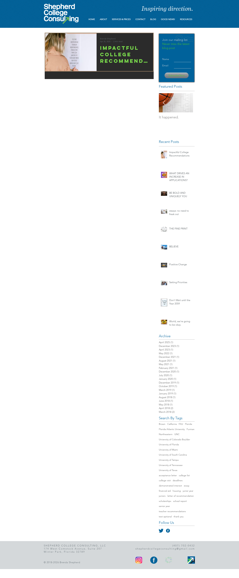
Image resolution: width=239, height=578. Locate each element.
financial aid (165, 490)
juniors (162, 495)
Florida (188, 424)
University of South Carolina (173, 454)
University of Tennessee (171, 465)
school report (180, 501)
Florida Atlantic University (172, 429)
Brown (162, 424)
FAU (181, 424)
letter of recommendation (180, 495)
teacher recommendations (172, 511)
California (172, 424)
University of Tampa (169, 459)
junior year (188, 490)
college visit (165, 480)
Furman (190, 429)
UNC (176, 434)
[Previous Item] (164, 102)
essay (186, 485)
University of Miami (168, 449)
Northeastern (166, 434)
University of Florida (169, 444)
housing (177, 490)
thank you (179, 516)
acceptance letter (168, 475)
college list (184, 475)
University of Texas (168, 470)
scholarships (165, 501)
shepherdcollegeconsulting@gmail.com (165, 548)
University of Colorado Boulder (174, 439)
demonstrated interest (170, 485)
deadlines (178, 480)
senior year (164, 506)
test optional (165, 516)
